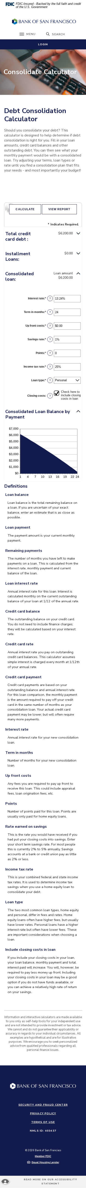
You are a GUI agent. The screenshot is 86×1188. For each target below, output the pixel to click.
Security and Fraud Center (43, 1105)
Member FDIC (43, 1156)
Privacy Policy (43, 1113)
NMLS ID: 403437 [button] (43, 1131)
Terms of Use (43, 1122)
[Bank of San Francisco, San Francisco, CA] (43, 21)
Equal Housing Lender (45, 1162)
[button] (43, 237)
